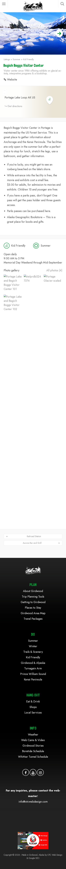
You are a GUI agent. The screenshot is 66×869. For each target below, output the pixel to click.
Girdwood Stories (33, 746)
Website (12, 80)
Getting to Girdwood (33, 602)
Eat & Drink (33, 702)
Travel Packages (33, 619)
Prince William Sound (33, 674)
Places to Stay (33, 608)
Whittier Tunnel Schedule (33, 757)
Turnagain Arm (33, 668)
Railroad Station (34, 536)
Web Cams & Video (33, 740)
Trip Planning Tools (33, 597)
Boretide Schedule (33, 751)
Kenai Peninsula (33, 680)
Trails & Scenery (33, 652)
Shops (33, 707)
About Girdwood (33, 591)
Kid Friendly (28, 59)
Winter (33, 646)
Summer (16, 59)
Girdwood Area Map (33, 613)
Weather (33, 735)
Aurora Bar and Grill (32, 542)
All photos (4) (54, 270)
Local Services (33, 713)
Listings (7, 59)
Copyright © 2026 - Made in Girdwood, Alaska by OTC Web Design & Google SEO (33, 856)
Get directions (15, 106)
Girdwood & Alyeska (33, 663)
